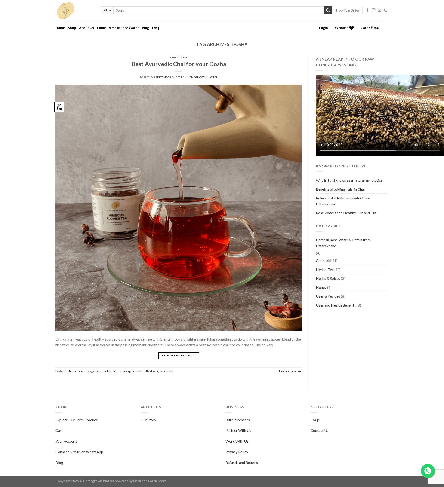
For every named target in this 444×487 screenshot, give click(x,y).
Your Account (66, 441)
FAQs (315, 419)
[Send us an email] (379, 10)
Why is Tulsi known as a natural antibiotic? (349, 180)
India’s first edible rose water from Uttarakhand (343, 201)
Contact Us (320, 430)
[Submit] (328, 10)
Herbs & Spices (328, 278)
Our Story (148, 419)
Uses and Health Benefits (336, 305)
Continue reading (178, 355)
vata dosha (166, 371)
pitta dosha (151, 371)
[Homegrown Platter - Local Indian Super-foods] (75, 10)
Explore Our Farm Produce (77, 419)
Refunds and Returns (241, 462)
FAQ (155, 28)
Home (60, 28)
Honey (321, 287)
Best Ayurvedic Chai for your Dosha (178, 63)
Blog (145, 28)
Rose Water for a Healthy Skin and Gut (346, 212)
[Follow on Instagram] (373, 10)
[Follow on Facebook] (367, 10)
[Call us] (385, 10)
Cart (59, 430)
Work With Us (236, 441)
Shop (72, 28)
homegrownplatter (202, 77)
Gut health (324, 260)
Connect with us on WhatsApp (79, 452)
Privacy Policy (236, 452)
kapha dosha (134, 371)
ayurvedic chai (106, 371)
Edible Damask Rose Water (118, 28)
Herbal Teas (179, 57)
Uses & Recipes (328, 296)
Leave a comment (290, 371)
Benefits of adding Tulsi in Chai (340, 189)
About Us (86, 28)
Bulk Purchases (237, 419)
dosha (121, 371)
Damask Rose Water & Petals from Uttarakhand (343, 242)
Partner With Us (238, 430)
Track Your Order (347, 10)
